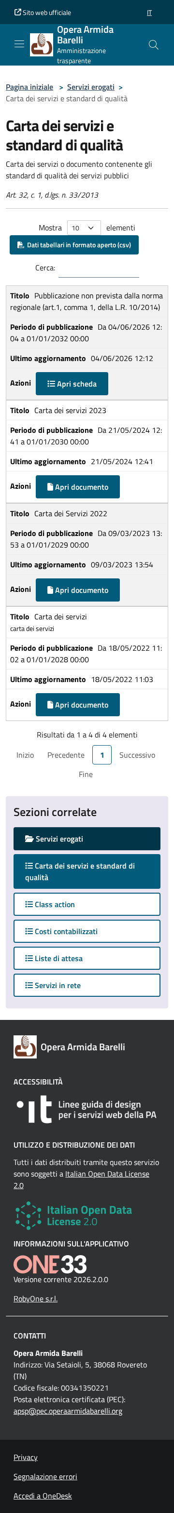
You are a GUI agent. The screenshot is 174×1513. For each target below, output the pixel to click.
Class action (54, 904)
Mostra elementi (87, 227)
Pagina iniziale (29, 87)
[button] (149, 12)
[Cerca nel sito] (154, 45)
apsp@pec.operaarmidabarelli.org (68, 1411)
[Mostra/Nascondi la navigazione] (19, 44)
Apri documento (80, 487)
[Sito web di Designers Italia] (87, 1109)
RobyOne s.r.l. (36, 1298)
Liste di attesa (58, 958)
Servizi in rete (57, 985)
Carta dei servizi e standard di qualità (80, 871)
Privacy (26, 1457)
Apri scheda (76, 383)
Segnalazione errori (45, 1476)
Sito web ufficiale (46, 12)
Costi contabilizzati (65, 931)
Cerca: (45, 267)
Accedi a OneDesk (43, 1495)
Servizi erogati (91, 87)
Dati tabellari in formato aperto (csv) (77, 245)
